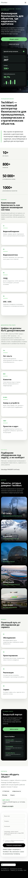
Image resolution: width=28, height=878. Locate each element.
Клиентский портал (14, 44)
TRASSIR (9, 469)
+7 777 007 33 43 (5, 791)
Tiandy (17, 469)
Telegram (12, 795)
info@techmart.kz (16, 791)
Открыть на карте (7, 806)
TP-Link (14, 469)
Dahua (3, 469)
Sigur (6, 469)
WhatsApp (4, 795)
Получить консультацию (14, 845)
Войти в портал (14, 729)
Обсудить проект (14, 39)
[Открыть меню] (25, 3)
